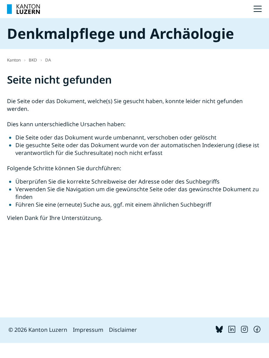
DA (48, 60)
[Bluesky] (219, 331)
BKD (33, 60)
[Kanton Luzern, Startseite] (23, 9)
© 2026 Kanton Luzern (37, 330)
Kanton (14, 60)
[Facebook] (257, 331)
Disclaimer (123, 330)
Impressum (88, 330)
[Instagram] (244, 331)
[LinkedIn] (231, 331)
